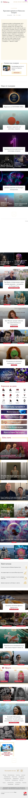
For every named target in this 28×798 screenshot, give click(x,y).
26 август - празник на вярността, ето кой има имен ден (12, 577)
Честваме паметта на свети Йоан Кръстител (12, 572)
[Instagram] (21, 770)
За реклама (18, 782)
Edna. (6, 2)
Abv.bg (4, 775)
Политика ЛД (10, 782)
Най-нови (15, 1)
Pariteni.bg (7, 780)
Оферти (8, 668)
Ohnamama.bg (11, 775)
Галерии (14, 8)
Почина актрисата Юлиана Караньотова (11, 567)
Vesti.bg (18, 775)
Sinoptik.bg (21, 776)
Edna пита (6, 437)
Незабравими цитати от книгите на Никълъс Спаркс (18, 68)
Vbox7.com (14, 776)
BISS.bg (21, 780)
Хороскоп (20, 1)
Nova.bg (23, 775)
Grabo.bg (22, 778)
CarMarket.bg (15, 780)
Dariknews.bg (7, 776)
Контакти (17, 784)
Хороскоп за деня (9, 386)
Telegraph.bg (15, 778)
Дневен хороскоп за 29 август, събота (10, 583)
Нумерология (25, 1)
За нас (4, 782)
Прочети (16, 73)
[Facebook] (17, 770)
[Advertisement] (14, 235)
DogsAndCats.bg (7, 778)
